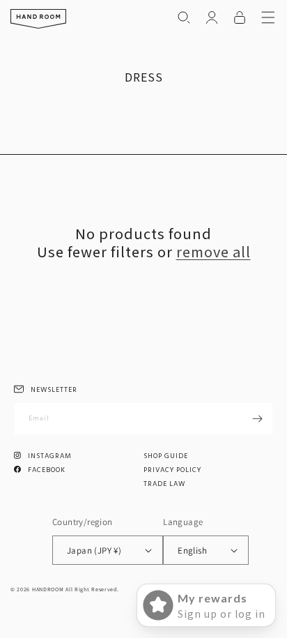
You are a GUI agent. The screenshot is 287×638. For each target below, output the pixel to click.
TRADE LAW (164, 483)
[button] (184, 17)
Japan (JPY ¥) (94, 550)
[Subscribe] (257, 418)
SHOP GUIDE (166, 456)
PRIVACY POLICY (172, 470)
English (192, 550)
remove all (213, 252)
